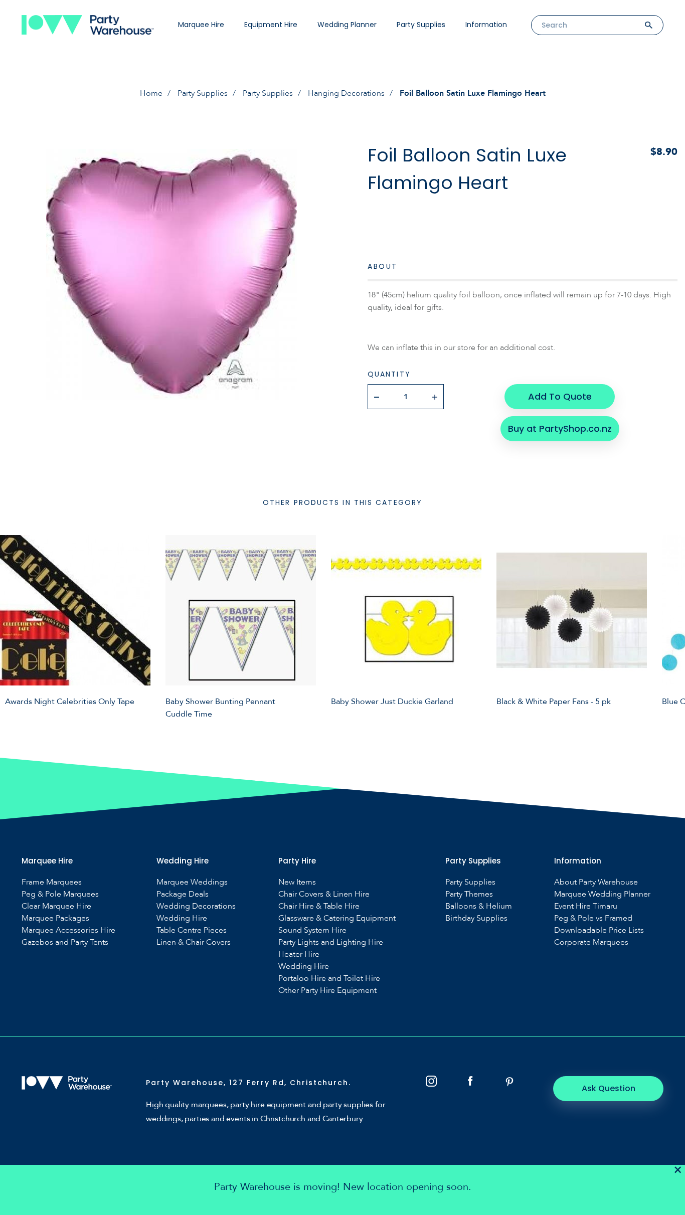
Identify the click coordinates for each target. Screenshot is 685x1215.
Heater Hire (298, 954)
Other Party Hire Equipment (327, 990)
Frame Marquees (52, 882)
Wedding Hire (181, 918)
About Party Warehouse (596, 882)
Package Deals (182, 894)
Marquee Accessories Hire (68, 930)
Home (151, 93)
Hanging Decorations (346, 93)
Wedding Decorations (196, 906)
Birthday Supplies (476, 918)
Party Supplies (421, 25)
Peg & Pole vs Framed (593, 918)
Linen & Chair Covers (193, 942)
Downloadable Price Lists (599, 930)
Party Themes (469, 894)
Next (670, 625)
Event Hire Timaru (585, 906)
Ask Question (608, 1088)
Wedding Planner (347, 25)
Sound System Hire (312, 930)
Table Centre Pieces (191, 930)
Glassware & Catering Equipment (337, 918)
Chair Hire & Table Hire (319, 906)
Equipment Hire (270, 25)
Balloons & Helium (478, 906)
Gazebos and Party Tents (65, 942)
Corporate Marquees (591, 942)
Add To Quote (560, 396)
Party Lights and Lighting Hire (330, 942)
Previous (15, 625)
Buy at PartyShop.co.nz (560, 428)
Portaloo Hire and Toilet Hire (329, 978)
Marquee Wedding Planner (602, 894)
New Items (297, 882)
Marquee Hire (201, 25)
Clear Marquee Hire (56, 906)
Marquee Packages (55, 918)
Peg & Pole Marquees (60, 894)
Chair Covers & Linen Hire (324, 894)
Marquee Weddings (192, 882)
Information (486, 25)
